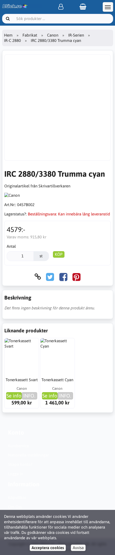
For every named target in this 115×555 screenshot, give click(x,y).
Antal (11, 246)
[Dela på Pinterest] (76, 277)
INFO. (29, 396)
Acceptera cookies (48, 547)
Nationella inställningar (28, 455)
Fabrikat (29, 35)
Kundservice (18, 445)
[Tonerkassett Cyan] (57, 355)
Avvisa (78, 547)
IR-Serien (76, 35)
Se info (13, 396)
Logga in (15, 473)
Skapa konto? (20, 464)
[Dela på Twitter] (50, 277)
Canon (52, 35)
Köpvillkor (17, 497)
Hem (8, 35)
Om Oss (15, 507)
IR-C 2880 (12, 40)
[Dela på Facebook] (63, 277)
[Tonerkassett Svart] (22, 355)
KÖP (59, 254)
